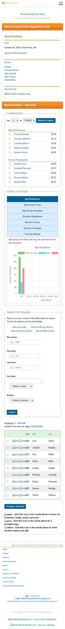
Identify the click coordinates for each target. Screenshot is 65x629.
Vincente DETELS (22, 139)
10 (32, 426)
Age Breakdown (32, 199)
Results (5, 553)
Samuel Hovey (20, 152)
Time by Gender (32, 234)
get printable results (45, 331)
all (41, 426)
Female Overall (11, 70)
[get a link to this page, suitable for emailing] (46, 545)
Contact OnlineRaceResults (13, 586)
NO (27, 434)
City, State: (11, 376)
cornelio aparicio (21, 143)
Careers (6, 570)
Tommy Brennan (21, 134)
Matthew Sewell (21, 148)
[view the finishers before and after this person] (23, 441)
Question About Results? (15, 53)
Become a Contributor (11, 573)
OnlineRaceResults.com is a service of (32, 601)
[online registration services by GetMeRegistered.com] (32, 618)
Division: (10, 395)
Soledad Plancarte (22, 168)
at (21, 120)
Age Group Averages (32, 211)
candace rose (20, 164)
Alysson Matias (21, 177)
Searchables (10, 80)
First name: (11, 351)
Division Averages (32, 228)
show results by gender (21, 331)
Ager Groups (10, 77)
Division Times (32, 222)
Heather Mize (20, 182)
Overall (7, 67)
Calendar (6, 557)
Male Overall (10, 73)
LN (49, 434)
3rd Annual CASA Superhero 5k (27, 26)
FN (33, 434)
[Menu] (61, 3)
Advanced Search (9, 561)
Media (5, 565)
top (8, 120)
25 (36, 426)
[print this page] (20, 545)
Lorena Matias (20, 173)
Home (5, 549)
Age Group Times (32, 205)
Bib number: (12, 337)
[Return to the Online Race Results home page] (10, 3)
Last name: (11, 362)
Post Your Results (9, 578)
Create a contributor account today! (32, 18)
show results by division (42, 327)
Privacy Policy (8, 582)
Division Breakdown (32, 216)
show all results (19, 327)
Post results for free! (32, 14)
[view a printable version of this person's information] (15, 441)
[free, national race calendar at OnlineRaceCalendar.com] (32, 625)
